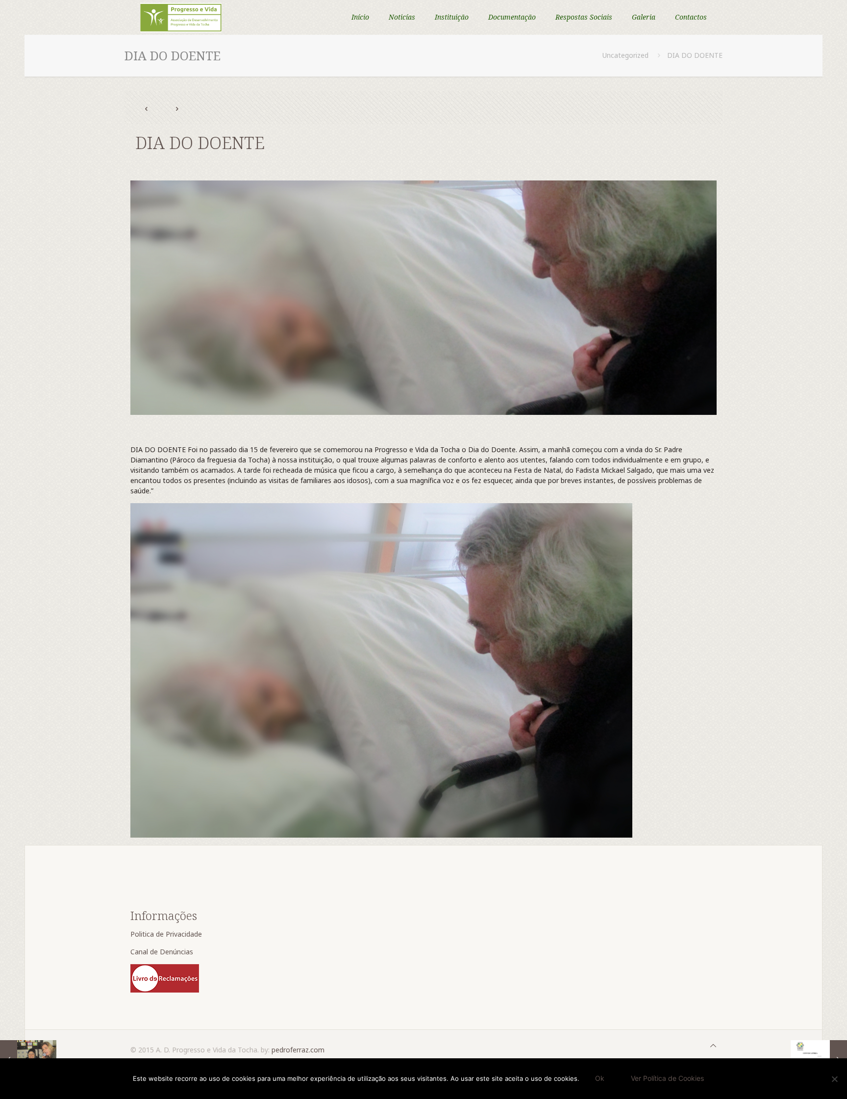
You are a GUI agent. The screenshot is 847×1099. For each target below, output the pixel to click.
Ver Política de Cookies (667, 1078)
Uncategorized (625, 55)
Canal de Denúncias (162, 951)
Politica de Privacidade (167, 934)
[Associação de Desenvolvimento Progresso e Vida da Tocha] (181, 17)
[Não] (835, 1079)
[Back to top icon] (713, 1045)
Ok (599, 1078)
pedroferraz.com (298, 1049)
